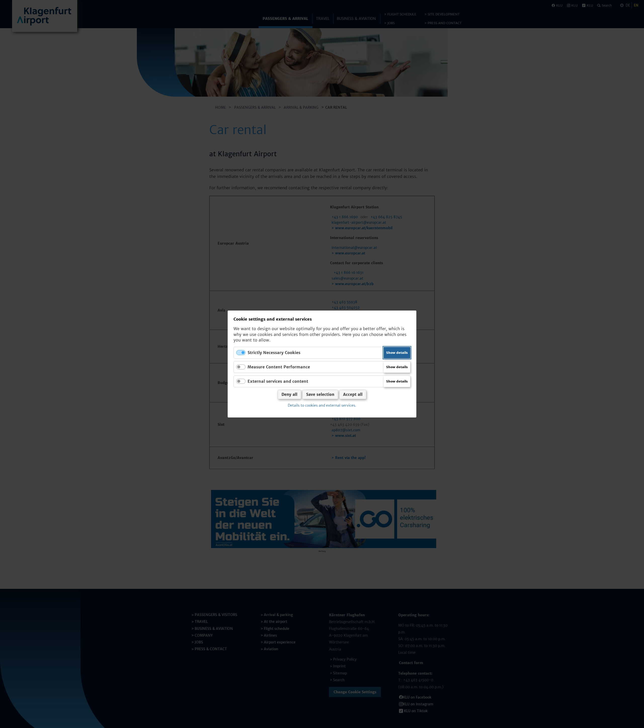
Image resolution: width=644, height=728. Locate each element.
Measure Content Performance (279, 366)
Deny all (289, 394)
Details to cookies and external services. (322, 405)
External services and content (278, 381)
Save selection (320, 394)
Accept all (353, 394)
